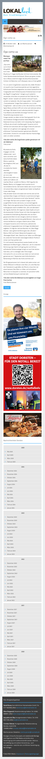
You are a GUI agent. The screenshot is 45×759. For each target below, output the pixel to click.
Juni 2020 (10, 676)
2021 (22, 605)
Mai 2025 (10, 452)
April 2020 (10, 682)
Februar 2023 (11, 551)
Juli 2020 (9, 672)
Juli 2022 (9, 580)
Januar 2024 (10, 508)
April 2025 (10, 455)
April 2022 (10, 590)
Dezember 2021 (12, 609)
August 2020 (11, 669)
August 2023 (11, 530)
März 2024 (10, 501)
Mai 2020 (10, 679)
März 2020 (10, 686)
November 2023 (12, 520)
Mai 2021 (10, 633)
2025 (22, 448)
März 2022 (10, 594)
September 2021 (12, 619)
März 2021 (10, 640)
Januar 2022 (10, 600)
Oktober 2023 (11, 524)
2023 (22, 513)
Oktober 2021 (11, 616)
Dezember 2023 (12, 517)
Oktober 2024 (11, 478)
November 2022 (12, 567)
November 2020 (12, 659)
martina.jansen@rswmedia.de (29, 732)
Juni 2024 (10, 491)
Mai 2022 (10, 587)
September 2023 (12, 527)
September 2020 (12, 666)
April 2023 (10, 544)
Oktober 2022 (11, 570)
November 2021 (12, 613)
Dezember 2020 (12, 656)
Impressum (20, 754)
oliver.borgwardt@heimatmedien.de (24, 714)
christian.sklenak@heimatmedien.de (24, 728)
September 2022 (12, 573)
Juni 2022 (10, 583)
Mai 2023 (10, 541)
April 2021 (10, 636)
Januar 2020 (10, 693)
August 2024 (11, 484)
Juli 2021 (9, 626)
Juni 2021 (10, 630)
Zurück (7, 288)
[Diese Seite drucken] (39, 35)
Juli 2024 (9, 488)
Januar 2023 (10, 554)
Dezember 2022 (12, 563)
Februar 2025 (11, 462)
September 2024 (12, 481)
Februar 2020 (11, 689)
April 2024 (10, 498)
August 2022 (11, 577)
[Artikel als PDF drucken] (41, 35)
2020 (22, 651)
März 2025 (10, 458)
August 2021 (11, 623)
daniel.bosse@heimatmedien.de (26, 708)
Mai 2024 (10, 494)
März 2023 (10, 547)
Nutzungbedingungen (32, 754)
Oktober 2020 (11, 662)
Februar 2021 (11, 643)
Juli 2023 (9, 534)
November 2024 (12, 474)
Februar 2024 (11, 505)
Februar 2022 (11, 597)
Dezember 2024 (12, 471)
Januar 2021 (10, 646)
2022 (22, 559)
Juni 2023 (10, 537)
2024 (22, 467)
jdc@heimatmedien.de (21, 720)
